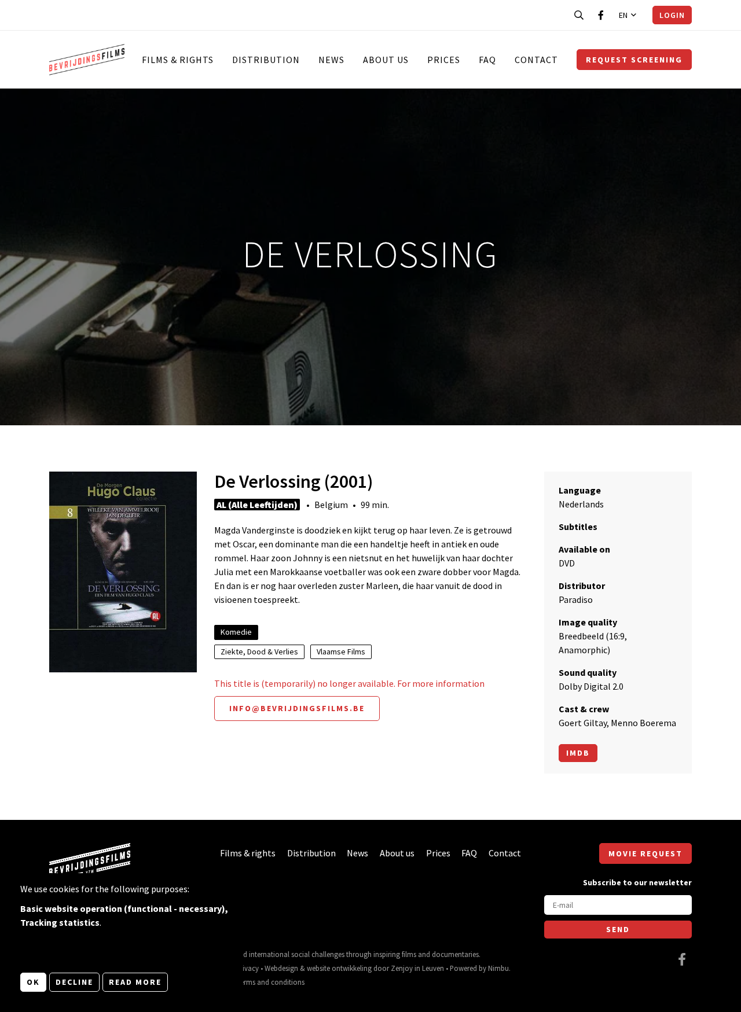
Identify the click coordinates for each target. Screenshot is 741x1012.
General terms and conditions (258, 982)
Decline (74, 982)
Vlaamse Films (341, 651)
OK (33, 982)
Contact (536, 59)
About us (386, 59)
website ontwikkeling (339, 968)
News (331, 59)
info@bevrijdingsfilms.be (297, 708)
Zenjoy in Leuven (417, 968)
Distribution (266, 59)
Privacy (247, 968)
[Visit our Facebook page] (601, 15)
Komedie (236, 632)
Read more (135, 982)
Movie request (645, 853)
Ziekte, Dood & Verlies (259, 651)
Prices (443, 59)
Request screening (634, 59)
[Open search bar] (579, 15)
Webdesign (281, 968)
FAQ (487, 59)
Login (672, 15)
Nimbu (498, 968)
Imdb (578, 753)
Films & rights (178, 59)
